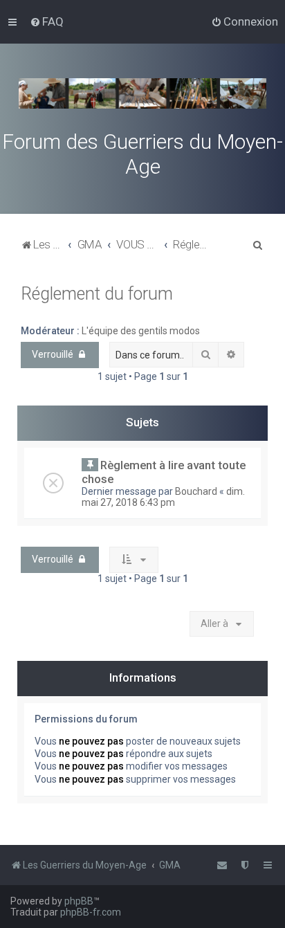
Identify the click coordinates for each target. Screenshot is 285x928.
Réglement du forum (97, 294)
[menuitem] (47, 21)
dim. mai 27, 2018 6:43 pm (163, 497)
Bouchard (196, 491)
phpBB (78, 901)
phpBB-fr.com (90, 912)
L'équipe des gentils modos (141, 330)
